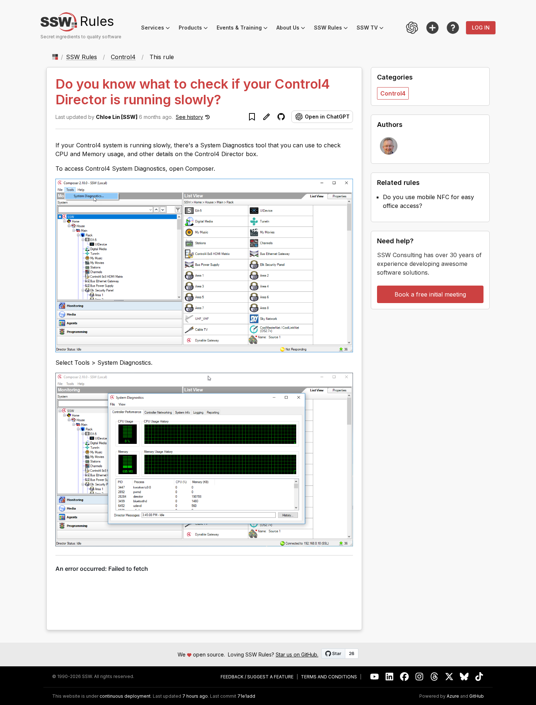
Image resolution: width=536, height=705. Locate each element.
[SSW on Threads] (434, 676)
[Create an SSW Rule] (432, 27)
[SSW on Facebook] (404, 676)
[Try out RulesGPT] (412, 27)
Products (195, 28)
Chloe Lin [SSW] (116, 117)
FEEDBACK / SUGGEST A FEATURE (257, 677)
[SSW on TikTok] (479, 676)
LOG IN (481, 27)
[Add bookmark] (252, 116)
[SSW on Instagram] (419, 676)
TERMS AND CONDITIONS (329, 677)
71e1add (246, 696)
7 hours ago (195, 696)
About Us (293, 28)
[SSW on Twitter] (449, 676)
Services (157, 28)
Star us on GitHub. (297, 654)
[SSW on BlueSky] (464, 676)
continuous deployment (125, 696)
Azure (453, 696)
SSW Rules (333, 28)
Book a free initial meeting (430, 294)
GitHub (476, 696)
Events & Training (244, 28)
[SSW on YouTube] (374, 676)
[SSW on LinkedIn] (389, 676)
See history (189, 117)
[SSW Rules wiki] (453, 27)
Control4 (123, 57)
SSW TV (372, 28)
